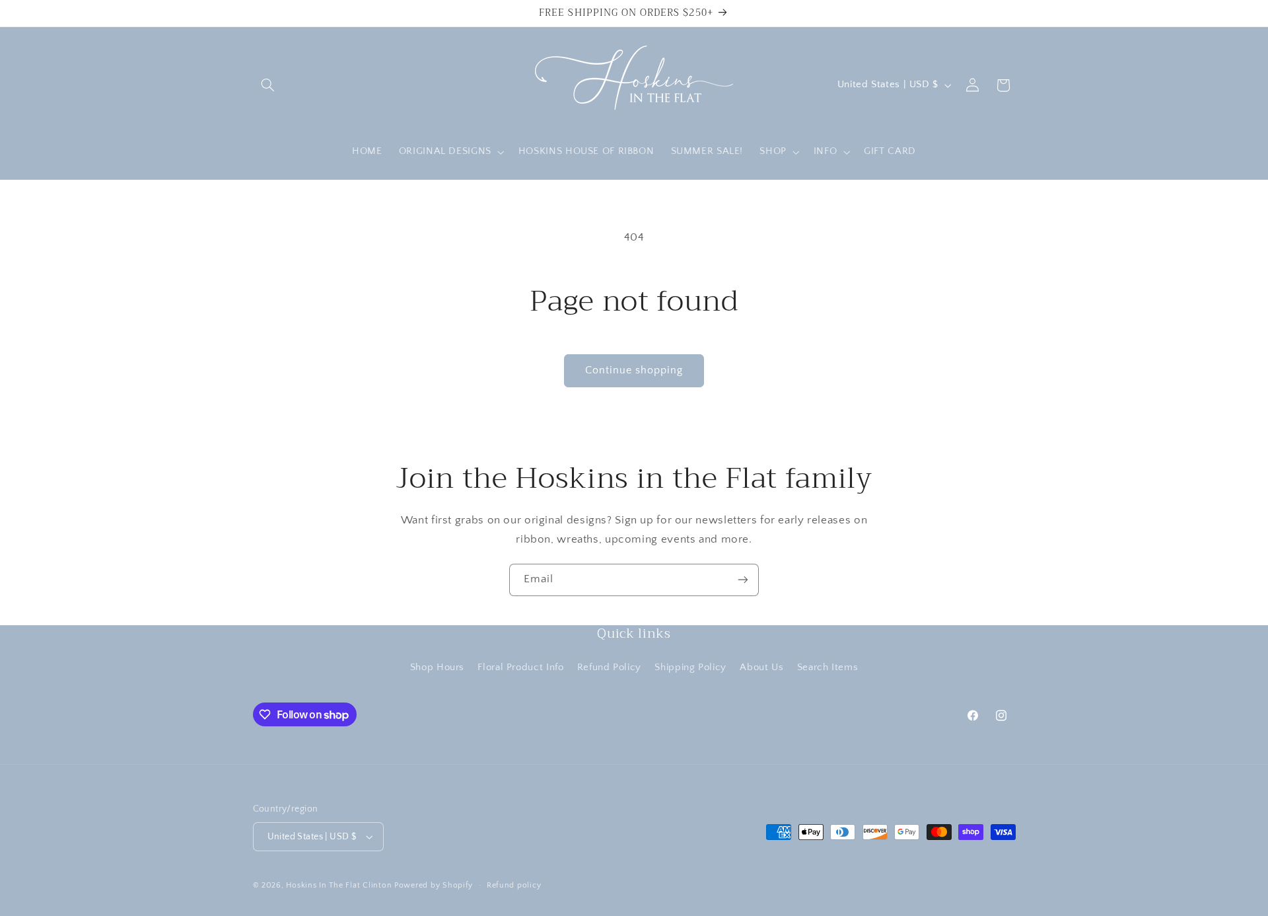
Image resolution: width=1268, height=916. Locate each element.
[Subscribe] (743, 580)
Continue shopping (634, 370)
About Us (761, 667)
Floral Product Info (520, 667)
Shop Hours (437, 667)
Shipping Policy (690, 667)
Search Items (828, 667)
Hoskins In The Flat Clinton (339, 885)
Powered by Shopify (433, 885)
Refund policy (514, 885)
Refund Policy (609, 667)
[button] (268, 85)
